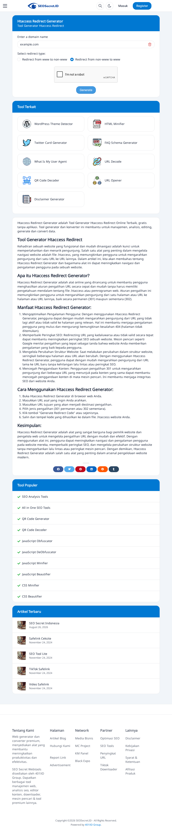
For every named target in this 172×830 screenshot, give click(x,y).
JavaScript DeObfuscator (39, 552)
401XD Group (93, 824)
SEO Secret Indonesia (44, 623)
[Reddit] (103, 469)
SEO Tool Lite (38, 654)
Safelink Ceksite (40, 638)
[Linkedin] (91, 469)
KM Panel (81, 753)
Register (142, 6)
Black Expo (82, 761)
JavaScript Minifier (35, 563)
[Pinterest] (80, 469)
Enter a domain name (32, 37)
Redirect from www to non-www (44, 59)
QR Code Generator (35, 519)
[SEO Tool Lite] (21, 658)
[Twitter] (69, 469)
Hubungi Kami (60, 746)
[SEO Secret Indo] (43, 6)
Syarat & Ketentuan (132, 759)
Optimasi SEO (110, 738)
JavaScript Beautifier (36, 574)
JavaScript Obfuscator (37, 541)
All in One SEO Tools (36, 508)
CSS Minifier (30, 585)
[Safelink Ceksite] (21, 642)
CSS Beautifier (32, 596)
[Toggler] (5, 6)
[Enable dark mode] (109, 6)
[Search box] (100, 6)
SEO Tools (107, 746)
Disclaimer (132, 738)
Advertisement (60, 765)
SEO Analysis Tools (35, 497)
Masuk (123, 6)
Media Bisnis (84, 738)
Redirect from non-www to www (97, 59)
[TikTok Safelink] (21, 673)
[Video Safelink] (21, 688)
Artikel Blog (58, 738)
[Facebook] (58, 469)
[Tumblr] (114, 469)
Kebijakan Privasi (132, 748)
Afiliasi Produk (130, 771)
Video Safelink (39, 684)
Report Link (58, 757)
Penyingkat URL (108, 755)
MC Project (82, 746)
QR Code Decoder (34, 530)
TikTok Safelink (39, 669)
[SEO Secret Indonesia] (21, 627)
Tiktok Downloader (108, 767)
